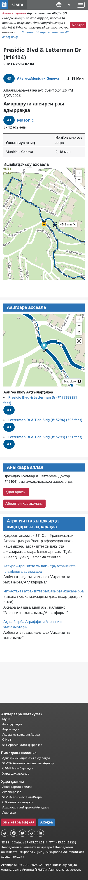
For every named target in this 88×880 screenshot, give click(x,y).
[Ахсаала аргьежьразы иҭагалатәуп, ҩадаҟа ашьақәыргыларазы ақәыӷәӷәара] (79, 332)
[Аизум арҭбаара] (79, 319)
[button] (58, 4)
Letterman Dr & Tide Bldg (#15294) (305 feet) (45, 420)
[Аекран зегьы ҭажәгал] (79, 341)
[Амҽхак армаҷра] (79, 325)
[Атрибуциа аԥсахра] (79, 381)
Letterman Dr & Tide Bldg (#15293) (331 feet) (45, 437)
